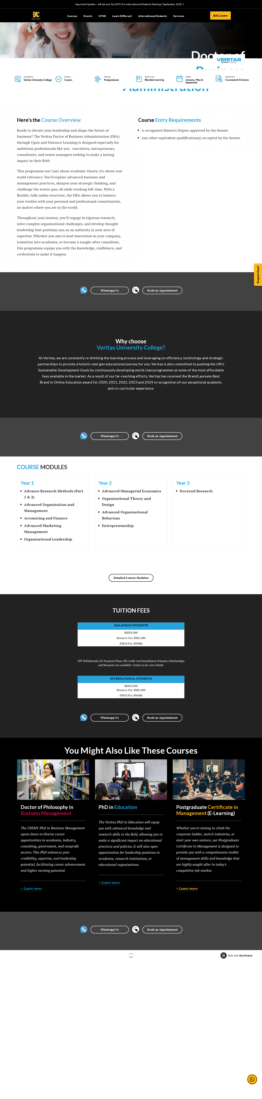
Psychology (38, 1036)
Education (37, 1028)
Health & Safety (194, 1019)
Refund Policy (193, 1028)
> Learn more (31, 888)
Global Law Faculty (145, 1044)
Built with (240, 955)
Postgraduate (91, 1028)
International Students (147, 1019)
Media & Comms (41, 1044)
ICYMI (137, 1011)
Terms (189, 1003)
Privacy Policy (193, 1011)
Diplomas (88, 1011)
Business (36, 1019)
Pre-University (91, 1003)
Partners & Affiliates (145, 1003)
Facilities (139, 1028)
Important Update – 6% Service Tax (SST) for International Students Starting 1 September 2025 (128, 4)
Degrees (88, 1019)
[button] (252, 1079)
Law (33, 1003)
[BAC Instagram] (195, 1073)
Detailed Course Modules (131, 578)
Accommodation (143, 1036)
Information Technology (45, 1011)
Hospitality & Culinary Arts (46, 1053)
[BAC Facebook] (181, 1073)
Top (131, 957)
